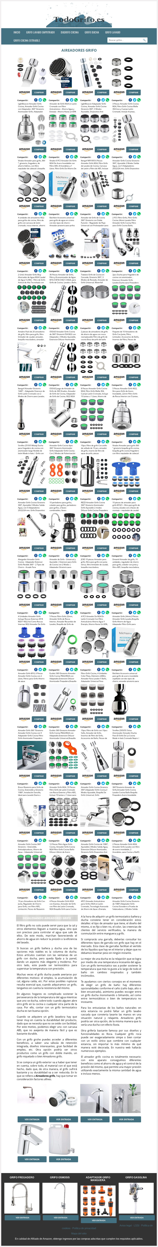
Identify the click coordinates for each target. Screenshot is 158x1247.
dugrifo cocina (70, 32)
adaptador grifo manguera (98, 1179)
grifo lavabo (112, 32)
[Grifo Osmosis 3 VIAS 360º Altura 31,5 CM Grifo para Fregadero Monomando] (31, 1099)
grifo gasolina (136, 1177)
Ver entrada (32, 1119)
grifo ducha (92, 32)
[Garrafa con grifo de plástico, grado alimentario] (63, 1139)
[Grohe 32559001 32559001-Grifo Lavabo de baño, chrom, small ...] (31, 1139)
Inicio (17, 32)
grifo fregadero (22, 1177)
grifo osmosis (60, 1177)
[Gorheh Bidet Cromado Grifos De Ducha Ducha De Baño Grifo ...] (126, 1099)
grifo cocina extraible (27, 40)
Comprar (39, 92)
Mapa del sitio (79, 1233)
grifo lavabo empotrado (40, 32)
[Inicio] (79, 25)
